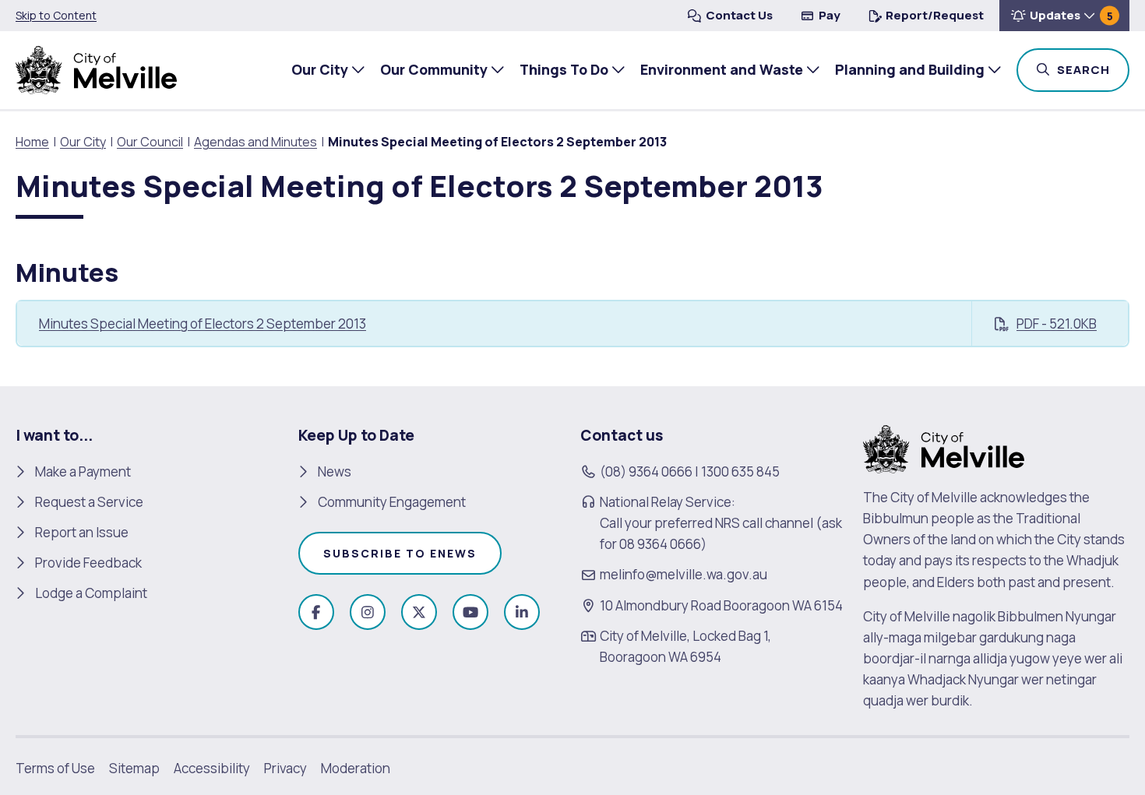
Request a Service (89, 502)
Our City (319, 69)
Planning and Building (910, 69)
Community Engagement (392, 502)
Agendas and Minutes (255, 141)
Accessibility (212, 768)
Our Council (150, 141)
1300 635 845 (740, 471)
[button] (1064, 15)
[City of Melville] (96, 70)
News (334, 471)
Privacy (285, 768)
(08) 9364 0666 (646, 471)
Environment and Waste (721, 69)
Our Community (434, 69)
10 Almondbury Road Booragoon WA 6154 (721, 605)
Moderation (355, 768)
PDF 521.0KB (1056, 323)
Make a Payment (83, 471)
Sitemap (134, 768)
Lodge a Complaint (91, 593)
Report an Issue (82, 532)
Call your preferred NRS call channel (706, 523)
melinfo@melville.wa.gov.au (683, 574)
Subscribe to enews (400, 553)
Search (1091, 69)
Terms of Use (55, 768)
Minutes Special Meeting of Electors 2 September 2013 (202, 323)
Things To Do (564, 69)
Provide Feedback (88, 563)
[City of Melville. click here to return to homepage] (943, 447)
